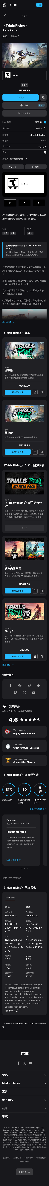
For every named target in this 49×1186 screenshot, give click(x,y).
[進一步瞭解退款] (45, 128)
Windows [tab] (10, 897)
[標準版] (24, 351)
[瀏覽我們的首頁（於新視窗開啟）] (20, 685)
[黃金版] (24, 413)
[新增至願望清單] (41, 392)
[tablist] (24, 897)
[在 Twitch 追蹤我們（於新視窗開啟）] (15, 693)
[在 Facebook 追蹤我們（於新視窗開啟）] (11, 685)
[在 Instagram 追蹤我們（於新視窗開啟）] (29, 685)
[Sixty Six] (24, 612)
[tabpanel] (24, 939)
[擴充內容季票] (24, 549)
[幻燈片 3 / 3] (39, 202)
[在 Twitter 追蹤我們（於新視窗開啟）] (24, 693)
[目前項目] (10, 202)
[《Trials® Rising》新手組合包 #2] (24, 483)
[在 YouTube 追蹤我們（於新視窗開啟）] (34, 693)
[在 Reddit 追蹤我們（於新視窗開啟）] (38, 685)
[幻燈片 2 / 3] (24, 202)
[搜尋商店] (5, 15)
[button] (24, 322)
